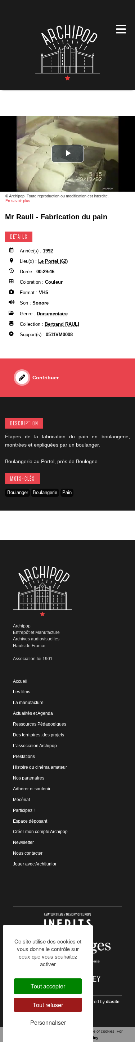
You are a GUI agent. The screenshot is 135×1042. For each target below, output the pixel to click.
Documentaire (52, 313)
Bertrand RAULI (62, 324)
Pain (67, 492)
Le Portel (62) (53, 261)
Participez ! (24, 810)
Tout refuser (48, 1005)
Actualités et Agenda (33, 713)
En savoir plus (17, 200)
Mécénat (21, 800)
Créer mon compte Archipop (40, 832)
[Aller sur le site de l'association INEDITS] (67, 922)
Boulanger (17, 492)
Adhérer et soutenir (31, 789)
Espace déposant (30, 821)
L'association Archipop (35, 746)
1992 (48, 250)
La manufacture (28, 702)
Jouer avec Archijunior (35, 864)
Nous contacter (27, 853)
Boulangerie (45, 492)
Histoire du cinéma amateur (40, 767)
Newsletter (23, 842)
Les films (21, 692)
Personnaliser (48, 1022)
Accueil (20, 681)
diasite (113, 1002)
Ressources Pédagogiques (39, 724)
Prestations (24, 756)
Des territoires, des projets (38, 735)
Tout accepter (48, 986)
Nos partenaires (28, 778)
